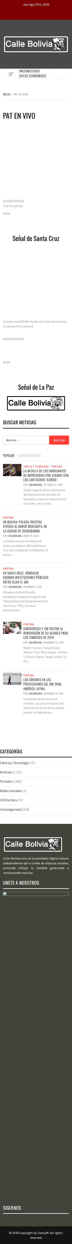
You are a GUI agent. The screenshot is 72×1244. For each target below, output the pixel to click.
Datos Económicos (32, 75)
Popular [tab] (8, 455)
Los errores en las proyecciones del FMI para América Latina (42, 684)
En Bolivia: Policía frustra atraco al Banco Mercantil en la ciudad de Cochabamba (25, 526)
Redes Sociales (11, 791)
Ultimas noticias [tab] (29, 455)
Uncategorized (11, 809)
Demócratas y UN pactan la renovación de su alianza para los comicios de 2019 (45, 633)
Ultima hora (8, 800)
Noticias (33, 71)
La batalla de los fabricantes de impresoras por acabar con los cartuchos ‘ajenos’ (46, 475)
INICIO (23, 71)
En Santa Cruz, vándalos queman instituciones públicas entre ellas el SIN (26, 577)
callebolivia (35, 484)
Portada (57, 466)
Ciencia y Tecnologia (36, 466)
